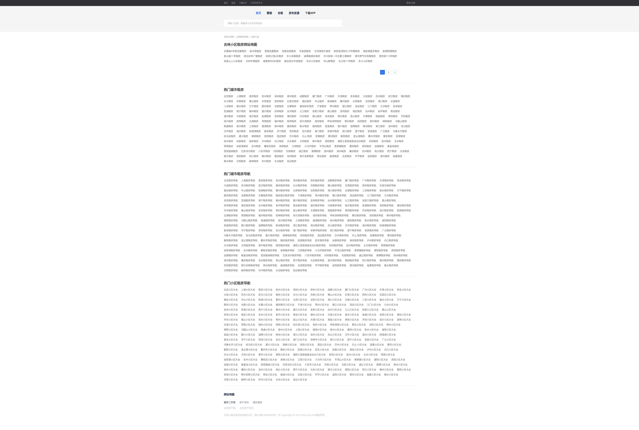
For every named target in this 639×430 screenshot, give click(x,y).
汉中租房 (228, 131)
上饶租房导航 (302, 220)
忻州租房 (266, 161)
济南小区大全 (317, 294)
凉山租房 (405, 126)
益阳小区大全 (339, 374)
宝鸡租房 (344, 111)
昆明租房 (241, 121)
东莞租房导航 (352, 185)
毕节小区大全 (322, 374)
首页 (226, 2)
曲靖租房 (334, 156)
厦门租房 (317, 96)
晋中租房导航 (265, 245)
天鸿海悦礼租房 (322, 51)
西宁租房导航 (300, 260)
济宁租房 (281, 131)
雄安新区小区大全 (285, 304)
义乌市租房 (310, 146)
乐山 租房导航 (359, 235)
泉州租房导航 (285, 220)
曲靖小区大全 (287, 374)
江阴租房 (296, 146)
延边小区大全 (300, 379)
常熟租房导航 (388, 245)
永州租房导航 (250, 250)
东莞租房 (266, 101)
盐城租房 (266, 116)
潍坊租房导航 (404, 205)
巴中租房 (294, 136)
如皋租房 (241, 141)
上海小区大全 (248, 289)
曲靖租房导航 (287, 265)
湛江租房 (380, 126)
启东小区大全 (322, 349)
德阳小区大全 (283, 354)
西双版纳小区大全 (270, 364)
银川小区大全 (248, 334)
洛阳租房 (362, 121)
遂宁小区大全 (354, 339)
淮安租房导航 (320, 215)
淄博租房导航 (265, 225)
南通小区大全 (268, 329)
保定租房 (357, 111)
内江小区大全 (391, 349)
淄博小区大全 (265, 334)
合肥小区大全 (248, 304)
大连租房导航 (231, 185)
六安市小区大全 (313, 364)
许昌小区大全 (335, 314)
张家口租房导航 (370, 200)
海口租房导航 (335, 190)
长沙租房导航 (300, 185)
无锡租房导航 (352, 190)
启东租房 (228, 141)
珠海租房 (332, 101)
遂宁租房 (359, 131)
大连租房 (367, 96)
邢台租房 (321, 156)
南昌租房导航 (335, 210)
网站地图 (229, 394)
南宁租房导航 (265, 200)
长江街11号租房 (346, 61)
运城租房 (379, 146)
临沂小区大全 (352, 314)
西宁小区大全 (300, 369)
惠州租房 (344, 101)
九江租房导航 (352, 200)
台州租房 (291, 111)
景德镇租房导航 (362, 250)
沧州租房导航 (265, 260)
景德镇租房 (340, 146)
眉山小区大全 (248, 319)
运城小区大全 (231, 364)
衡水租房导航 (391, 265)
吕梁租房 (347, 156)
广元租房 (385, 131)
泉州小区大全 (285, 329)
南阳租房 (241, 156)
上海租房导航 (248, 180)
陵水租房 (241, 106)
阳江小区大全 (369, 369)
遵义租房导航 (272, 235)
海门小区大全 (300, 339)
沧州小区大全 (265, 369)
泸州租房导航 (374, 240)
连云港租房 (359, 136)
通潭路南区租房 (312, 56)
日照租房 (241, 161)
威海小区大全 (320, 329)
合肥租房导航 (248, 195)
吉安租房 (397, 106)
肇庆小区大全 (248, 369)
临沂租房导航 (352, 205)
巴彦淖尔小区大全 (292, 364)
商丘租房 (379, 151)
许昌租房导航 (335, 205)
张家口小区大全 (370, 309)
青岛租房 (355, 96)
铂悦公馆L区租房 (274, 56)
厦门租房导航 (352, 180)
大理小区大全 (317, 319)
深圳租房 (279, 96)
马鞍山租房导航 (249, 220)
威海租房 (266, 126)
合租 (280, 13)
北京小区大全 (231, 289)
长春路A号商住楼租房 (235, 51)
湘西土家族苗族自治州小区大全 (309, 354)
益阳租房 (372, 156)
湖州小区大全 (317, 314)
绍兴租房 (228, 121)
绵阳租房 (387, 121)
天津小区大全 (387, 289)
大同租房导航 (248, 245)
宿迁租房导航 (335, 260)
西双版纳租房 (231, 151)
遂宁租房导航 (354, 230)
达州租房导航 (265, 205)
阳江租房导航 (369, 260)
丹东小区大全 (231, 319)
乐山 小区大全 (359, 344)
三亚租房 (228, 106)
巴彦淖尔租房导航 (292, 255)
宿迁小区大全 (335, 369)
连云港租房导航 (249, 240)
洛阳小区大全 (376, 324)
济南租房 (241, 101)
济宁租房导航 (248, 230)
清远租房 (359, 106)
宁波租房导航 (305, 195)
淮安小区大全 (320, 324)
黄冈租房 (332, 136)
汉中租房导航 (352, 225)
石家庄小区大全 (388, 294)
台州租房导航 (335, 200)
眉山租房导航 (248, 210)
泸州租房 (266, 141)
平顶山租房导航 (343, 250)
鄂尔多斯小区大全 (250, 374)
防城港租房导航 (388, 225)
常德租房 (266, 121)
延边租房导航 (300, 270)
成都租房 (304, 96)
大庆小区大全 (317, 369)
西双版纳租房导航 (270, 255)
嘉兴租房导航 (300, 200)
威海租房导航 (320, 220)
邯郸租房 (256, 136)
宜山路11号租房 (232, 56)
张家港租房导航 (232, 250)
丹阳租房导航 (331, 255)
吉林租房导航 (242, 36)
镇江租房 (347, 106)
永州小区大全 (250, 359)
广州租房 (329, 96)
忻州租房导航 (265, 270)
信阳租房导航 (307, 235)
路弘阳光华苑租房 (293, 61)
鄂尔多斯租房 (307, 156)
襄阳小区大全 (354, 329)
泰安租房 (268, 131)
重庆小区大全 (283, 294)
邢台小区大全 (270, 374)
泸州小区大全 (374, 349)
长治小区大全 (283, 379)
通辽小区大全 (366, 364)
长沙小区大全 (300, 294)
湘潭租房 (316, 151)
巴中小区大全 (342, 344)
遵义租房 (243, 136)
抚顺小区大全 (305, 349)
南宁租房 (241, 111)
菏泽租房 (294, 131)
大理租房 (367, 116)
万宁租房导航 (404, 190)
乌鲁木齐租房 (400, 131)
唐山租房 (332, 111)
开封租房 (405, 116)
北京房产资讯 (246, 408)
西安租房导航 (369, 185)
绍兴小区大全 (387, 319)
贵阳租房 (393, 116)
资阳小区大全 (398, 359)
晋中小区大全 (265, 354)
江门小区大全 (374, 304)
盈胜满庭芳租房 (371, 51)
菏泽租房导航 (265, 230)
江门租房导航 (374, 195)
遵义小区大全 (272, 344)
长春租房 (291, 106)
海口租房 (382, 101)
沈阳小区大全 (317, 299)
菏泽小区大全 (265, 339)
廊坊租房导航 (231, 195)
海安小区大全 (357, 349)
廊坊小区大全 (231, 304)
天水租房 (291, 141)
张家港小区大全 (232, 359)
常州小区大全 (322, 304)
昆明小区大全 (404, 319)
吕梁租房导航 (305, 265)
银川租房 (342, 126)
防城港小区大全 (388, 334)
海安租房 (253, 141)
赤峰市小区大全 (318, 339)
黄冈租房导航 (394, 235)
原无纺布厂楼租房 (253, 56)
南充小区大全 (300, 314)
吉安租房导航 (231, 200)
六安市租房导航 (313, 255)
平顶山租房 (325, 146)
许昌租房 (241, 116)
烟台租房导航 (231, 190)
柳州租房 (374, 121)
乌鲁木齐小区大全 (233, 344)
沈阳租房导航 (317, 190)
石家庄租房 (293, 101)
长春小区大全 (265, 304)
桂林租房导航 (283, 215)
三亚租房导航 (369, 190)
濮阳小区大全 (381, 359)
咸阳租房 (317, 126)
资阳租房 (366, 146)
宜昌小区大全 (231, 334)
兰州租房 (385, 106)
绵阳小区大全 (231, 329)
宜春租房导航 (377, 235)
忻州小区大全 (265, 379)
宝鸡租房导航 (231, 205)
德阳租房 (329, 141)
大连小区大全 (231, 294)
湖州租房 (228, 116)
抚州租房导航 (353, 245)
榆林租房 (253, 161)
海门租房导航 (300, 230)
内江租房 (279, 141)
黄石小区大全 (359, 324)
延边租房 (291, 161)
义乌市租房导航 (323, 250)
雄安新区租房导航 (285, 195)
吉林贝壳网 (229, 36)
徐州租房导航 (337, 220)
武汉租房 (393, 96)
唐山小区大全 (389, 309)
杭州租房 (266, 96)
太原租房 (357, 101)
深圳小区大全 (300, 289)
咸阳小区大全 (389, 329)
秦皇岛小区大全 (249, 364)
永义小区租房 (365, 61)
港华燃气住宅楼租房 (365, 56)
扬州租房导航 (401, 255)
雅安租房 (388, 136)
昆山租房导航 (300, 210)
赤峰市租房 (333, 131)
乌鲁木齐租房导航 (233, 235)
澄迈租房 (281, 136)
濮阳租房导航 (381, 250)
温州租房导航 (369, 225)
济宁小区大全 (248, 339)
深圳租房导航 (300, 180)
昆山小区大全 (300, 319)
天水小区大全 (231, 354)
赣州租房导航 (283, 200)
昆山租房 (355, 116)
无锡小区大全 (352, 299)
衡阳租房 (345, 136)
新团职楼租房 (390, 51)
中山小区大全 (248, 299)
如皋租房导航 (339, 240)
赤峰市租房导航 (318, 230)
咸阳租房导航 (389, 220)
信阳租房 (268, 136)
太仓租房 (399, 141)
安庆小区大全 (265, 319)
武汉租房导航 (265, 185)
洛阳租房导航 (376, 215)
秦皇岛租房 (393, 146)
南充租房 (395, 111)
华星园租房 (305, 51)
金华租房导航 (283, 205)
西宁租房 (392, 151)
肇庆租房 (354, 151)
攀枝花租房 (270, 146)
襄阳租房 (291, 126)
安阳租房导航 (231, 265)
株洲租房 (367, 126)
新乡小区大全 (372, 329)
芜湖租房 (228, 111)
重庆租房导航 (283, 185)
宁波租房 (321, 106)
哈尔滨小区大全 (301, 324)
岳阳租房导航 (387, 205)
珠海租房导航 (265, 190)
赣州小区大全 (283, 309)
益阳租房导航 (339, 265)
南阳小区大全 (352, 369)
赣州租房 (253, 111)
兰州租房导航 (391, 195)
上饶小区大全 (302, 329)
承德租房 (283, 146)
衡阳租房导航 (231, 240)
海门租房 (319, 131)
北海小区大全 (231, 324)
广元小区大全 (389, 339)
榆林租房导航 (248, 270)
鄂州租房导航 (283, 210)
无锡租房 (395, 101)
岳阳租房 (279, 116)
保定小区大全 (248, 314)
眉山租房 (317, 116)
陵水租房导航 (387, 190)
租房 (233, 2)
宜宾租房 (372, 131)
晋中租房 (317, 141)
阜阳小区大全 (336, 354)
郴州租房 (266, 156)
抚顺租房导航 (305, 240)
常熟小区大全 (388, 354)
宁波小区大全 (305, 304)
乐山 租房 (307, 136)
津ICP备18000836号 (265, 415)
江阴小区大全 (305, 359)
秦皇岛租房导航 (249, 255)
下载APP (243, 2)
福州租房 (279, 121)
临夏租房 (397, 156)
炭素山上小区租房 (233, 61)
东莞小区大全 (352, 294)
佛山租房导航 (335, 185)
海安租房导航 (357, 240)
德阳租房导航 (283, 245)
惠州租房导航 (283, 190)
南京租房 (253, 96)
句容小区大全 (349, 364)
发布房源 (294, 13)
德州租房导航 (357, 265)
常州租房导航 (322, 195)
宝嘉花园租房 (289, 51)
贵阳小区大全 (352, 319)
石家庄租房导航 (388, 185)
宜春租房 (320, 136)
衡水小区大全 (391, 374)
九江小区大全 (352, 309)
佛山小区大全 (335, 294)
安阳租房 (291, 156)
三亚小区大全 (369, 299)
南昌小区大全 (335, 319)
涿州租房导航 (231, 260)
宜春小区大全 (377, 344)
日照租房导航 (231, 270)
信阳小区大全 (307, 344)
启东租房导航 (322, 240)
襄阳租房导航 (354, 220)
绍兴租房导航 (387, 210)
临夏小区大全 (374, 374)
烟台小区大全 (231, 299)
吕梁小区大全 (305, 374)
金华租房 (382, 111)
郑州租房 (291, 96)
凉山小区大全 (335, 334)
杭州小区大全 (283, 289)
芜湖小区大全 (248, 309)
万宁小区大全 (404, 299)
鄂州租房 (342, 116)
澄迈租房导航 (324, 235)
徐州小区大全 (337, 329)
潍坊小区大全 (404, 314)
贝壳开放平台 (256, 2)
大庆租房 (404, 151)
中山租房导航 (248, 190)
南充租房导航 (300, 205)
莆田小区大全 (404, 369)
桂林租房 (291, 121)
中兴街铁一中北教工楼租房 (337, 56)
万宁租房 (253, 106)
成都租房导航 (335, 180)
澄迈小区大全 (324, 344)
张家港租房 (242, 146)
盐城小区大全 (369, 314)
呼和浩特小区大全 (339, 324)
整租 (269, 13)
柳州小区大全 (394, 324)
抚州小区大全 (353, 354)
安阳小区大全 (231, 374)
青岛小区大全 (404, 289)
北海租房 (253, 121)
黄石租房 (349, 121)
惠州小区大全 (283, 299)
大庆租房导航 (317, 260)
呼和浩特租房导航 (339, 215)
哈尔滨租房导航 (301, 215)
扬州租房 (328, 151)
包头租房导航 (283, 230)
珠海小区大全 (265, 299)
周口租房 (347, 131)
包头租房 (306, 131)
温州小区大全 (369, 334)
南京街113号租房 (388, 56)
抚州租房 (386, 141)
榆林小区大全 (248, 379)
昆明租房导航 (404, 210)
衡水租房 (228, 161)
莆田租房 (279, 156)
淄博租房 (355, 126)
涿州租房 (341, 151)
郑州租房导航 (317, 180)
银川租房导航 (248, 225)
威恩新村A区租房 (272, 61)
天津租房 (342, 96)
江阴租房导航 (305, 250)
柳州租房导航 (394, 215)
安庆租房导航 (265, 210)
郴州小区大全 (387, 369)
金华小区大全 (283, 314)
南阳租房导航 (352, 260)
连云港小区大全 (249, 349)
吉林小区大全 (317, 309)
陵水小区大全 (387, 299)
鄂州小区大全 (283, 319)
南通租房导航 (268, 220)
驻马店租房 (229, 136)
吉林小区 (255, 36)
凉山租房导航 (335, 225)
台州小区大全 (335, 309)
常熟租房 (228, 146)
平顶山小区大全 (343, 359)
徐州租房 (279, 126)
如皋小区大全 (339, 349)
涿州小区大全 (231, 369)
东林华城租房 (253, 61)
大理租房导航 (317, 210)
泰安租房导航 (231, 230)
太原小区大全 (300, 299)
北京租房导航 (231, 180)
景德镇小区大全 (362, 359)
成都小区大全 (335, 289)
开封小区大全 (369, 319)
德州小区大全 (357, 374)
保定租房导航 (248, 205)
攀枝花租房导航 (269, 250)
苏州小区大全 (248, 294)
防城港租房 (255, 131)
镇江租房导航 (339, 195)
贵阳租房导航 (352, 210)
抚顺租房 (400, 136)
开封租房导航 (369, 210)
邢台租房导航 (270, 265)
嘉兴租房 (266, 111)
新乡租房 (304, 126)
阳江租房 (253, 156)
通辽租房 (303, 151)
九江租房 (304, 111)
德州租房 (385, 156)
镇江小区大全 (339, 304)
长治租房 (279, 161)
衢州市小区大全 (269, 349)
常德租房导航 (248, 215)
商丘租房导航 (283, 260)
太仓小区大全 (371, 354)
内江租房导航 (391, 240)
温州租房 (241, 131)
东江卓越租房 (294, 56)
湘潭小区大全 (383, 364)
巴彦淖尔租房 (248, 151)
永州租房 (256, 146)
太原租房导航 (300, 190)
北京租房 (228, 96)
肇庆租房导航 (248, 260)
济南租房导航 (317, 185)
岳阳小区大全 (387, 314)
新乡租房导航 (372, 220)
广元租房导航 (389, 230)
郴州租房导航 (387, 260)
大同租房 (304, 141)
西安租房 (279, 101)
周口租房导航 (337, 230)
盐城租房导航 (369, 205)
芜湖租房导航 (248, 200)
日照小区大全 (231, 379)
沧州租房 (366, 151)
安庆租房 (329, 116)
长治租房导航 (283, 270)
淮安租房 (319, 121)
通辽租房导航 (366, 255)
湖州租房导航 (317, 205)
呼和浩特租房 (334, 121)
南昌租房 (380, 116)
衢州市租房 (374, 136)
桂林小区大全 (283, 324)
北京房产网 (229, 408)
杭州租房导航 (283, 180)
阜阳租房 (373, 141)
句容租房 (290, 151)
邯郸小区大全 (290, 344)
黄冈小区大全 (394, 344)
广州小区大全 (369, 289)
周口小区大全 (337, 339)
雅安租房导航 (287, 240)
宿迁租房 (228, 156)
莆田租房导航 (404, 260)
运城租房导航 (231, 255)
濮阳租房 (354, 146)
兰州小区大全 (391, 304)
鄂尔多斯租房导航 (250, 265)
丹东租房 (304, 116)
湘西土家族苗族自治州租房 (352, 141)
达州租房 (370, 111)
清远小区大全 (357, 304)
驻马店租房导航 (254, 235)
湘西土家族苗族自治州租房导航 (309, 245)
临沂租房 (253, 116)
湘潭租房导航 (383, 255)
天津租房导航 (387, 180)
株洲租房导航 (283, 225)
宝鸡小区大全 (231, 314)
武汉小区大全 (265, 294)
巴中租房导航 (342, 235)
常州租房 (334, 106)
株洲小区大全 (283, 334)
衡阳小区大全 (231, 349)
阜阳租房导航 (336, 245)
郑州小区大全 (317, 289)
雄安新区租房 (307, 106)
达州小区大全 (265, 314)
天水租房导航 (231, 245)
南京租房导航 (265, 180)
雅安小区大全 (287, 349)
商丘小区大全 (283, 369)
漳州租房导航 (317, 225)
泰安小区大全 (231, 339)
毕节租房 (359, 156)
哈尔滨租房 (305, 121)
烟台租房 (306, 101)
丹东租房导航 (231, 210)
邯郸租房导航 (290, 235)
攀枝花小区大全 (269, 359)
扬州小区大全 (401, 364)
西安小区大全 (369, 294)
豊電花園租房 (272, 51)
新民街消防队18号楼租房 (347, 51)
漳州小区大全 (317, 334)
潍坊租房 (291, 116)
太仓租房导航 (371, 245)
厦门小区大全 (352, 289)
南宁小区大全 (265, 309)
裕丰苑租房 (255, 51)
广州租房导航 (369, 180)
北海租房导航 (231, 215)
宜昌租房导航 (231, 225)
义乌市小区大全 (323, 359)
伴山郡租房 (329, 61)
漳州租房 (393, 126)
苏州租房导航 (248, 185)
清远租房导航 (357, 195)
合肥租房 (279, 106)
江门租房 (372, 106)
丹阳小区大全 (331, 364)
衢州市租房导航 (269, 240)
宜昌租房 (329, 126)
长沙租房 (228, 101)
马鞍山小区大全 (249, 329)
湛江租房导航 (300, 225)
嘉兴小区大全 (300, 309)
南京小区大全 (265, 289)
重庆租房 (405, 96)
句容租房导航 (349, 255)
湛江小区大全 (300, 334)
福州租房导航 (265, 215)
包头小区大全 (283, 339)
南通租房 (228, 126)
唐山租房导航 (389, 200)
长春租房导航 (265, 195)
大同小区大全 (248, 354)
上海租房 (241, 96)
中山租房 (319, 101)
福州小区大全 (265, 324)
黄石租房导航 (359, 215)
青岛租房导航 (404, 180)
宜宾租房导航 (372, 230)
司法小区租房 (313, 61)
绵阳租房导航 (231, 220)
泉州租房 (241, 126)
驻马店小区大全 (254, 344)
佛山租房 (253, 101)
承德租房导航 (287, 250)
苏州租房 (380, 96)
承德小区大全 (287, 359)
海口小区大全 (335, 299)
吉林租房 (279, 111)
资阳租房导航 (398, 250)
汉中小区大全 (352, 334)
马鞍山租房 (401, 121)
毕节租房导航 (322, 265)
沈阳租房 (370, 101)
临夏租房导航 (374, 265)
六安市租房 (264, 151)
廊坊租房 (266, 106)
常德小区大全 (248, 324)
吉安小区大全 (231, 309)
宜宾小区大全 (372, 339)
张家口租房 (318, 111)
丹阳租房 (278, 151)
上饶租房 (253, 126)
